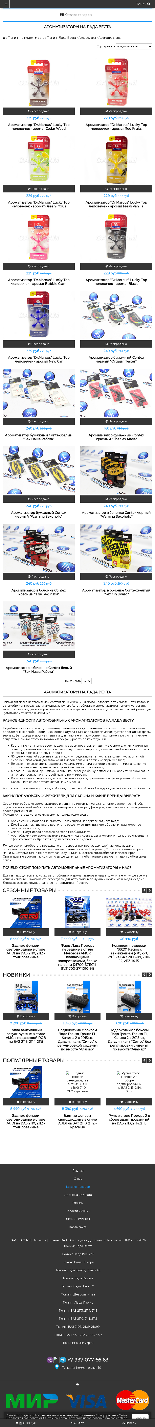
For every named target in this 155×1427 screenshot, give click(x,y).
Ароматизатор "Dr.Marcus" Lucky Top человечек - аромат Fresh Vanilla (116, 204)
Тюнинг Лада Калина (77, 1278)
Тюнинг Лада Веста (77, 1246)
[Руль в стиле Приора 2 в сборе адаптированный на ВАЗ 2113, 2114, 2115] (129, 1082)
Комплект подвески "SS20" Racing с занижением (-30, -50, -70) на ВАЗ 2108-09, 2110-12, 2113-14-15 (129, 953)
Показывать (72, 681)
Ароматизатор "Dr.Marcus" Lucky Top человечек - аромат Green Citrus (39, 204)
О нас (77, 1178)
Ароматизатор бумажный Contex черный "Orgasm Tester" (116, 359)
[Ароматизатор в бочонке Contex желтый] (116, 548)
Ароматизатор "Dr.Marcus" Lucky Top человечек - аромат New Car (39, 359)
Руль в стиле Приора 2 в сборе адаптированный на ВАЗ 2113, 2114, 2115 (129, 1119)
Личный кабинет (77, 1219)
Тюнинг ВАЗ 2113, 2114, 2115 (77, 1310)
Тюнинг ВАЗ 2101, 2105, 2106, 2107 (77, 1335)
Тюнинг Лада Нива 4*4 (77, 1286)
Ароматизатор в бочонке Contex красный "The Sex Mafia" (39, 592)
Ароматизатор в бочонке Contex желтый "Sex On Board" (116, 592)
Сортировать (105, 46)
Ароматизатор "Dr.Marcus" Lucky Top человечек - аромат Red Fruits (116, 127)
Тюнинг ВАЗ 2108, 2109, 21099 (78, 1327)
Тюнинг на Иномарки (77, 1343)
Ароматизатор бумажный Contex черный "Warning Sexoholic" (39, 514)
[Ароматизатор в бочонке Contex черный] (116, 470)
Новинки (16, 975)
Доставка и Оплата (77, 1195)
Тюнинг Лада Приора (77, 1262)
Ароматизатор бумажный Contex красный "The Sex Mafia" (116, 437)
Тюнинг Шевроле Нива (77, 1294)
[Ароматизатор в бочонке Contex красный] (39, 548)
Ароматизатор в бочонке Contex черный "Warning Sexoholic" (116, 514)
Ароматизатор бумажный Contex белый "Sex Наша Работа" (38, 437)
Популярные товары (34, 1060)
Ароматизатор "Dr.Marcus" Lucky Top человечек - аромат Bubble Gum (39, 282)
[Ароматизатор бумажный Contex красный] (116, 393)
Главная (78, 1170)
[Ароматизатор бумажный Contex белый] (39, 393)
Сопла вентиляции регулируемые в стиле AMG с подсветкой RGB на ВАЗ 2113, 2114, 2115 (26, 1036)
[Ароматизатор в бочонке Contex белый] (39, 625)
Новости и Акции (77, 1211)
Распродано (39, 111)
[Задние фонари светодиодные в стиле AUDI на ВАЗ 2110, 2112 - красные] (77, 1082)
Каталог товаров (77, 1187)
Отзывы (77, 1203)
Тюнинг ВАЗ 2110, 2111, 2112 (77, 1318)
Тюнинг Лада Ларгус (77, 1302)
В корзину (27, 932)
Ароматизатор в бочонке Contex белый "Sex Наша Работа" (39, 670)
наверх (131, 1423)
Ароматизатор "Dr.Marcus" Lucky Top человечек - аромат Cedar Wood (39, 127)
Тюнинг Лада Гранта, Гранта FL (78, 1270)
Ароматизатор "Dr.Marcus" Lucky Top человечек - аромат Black (116, 282)
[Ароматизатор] (39, 82)
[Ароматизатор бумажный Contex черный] (116, 315)
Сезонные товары (30, 890)
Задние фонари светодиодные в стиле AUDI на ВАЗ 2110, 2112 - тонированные (25, 951)
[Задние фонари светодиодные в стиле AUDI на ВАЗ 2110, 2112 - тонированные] (26, 912)
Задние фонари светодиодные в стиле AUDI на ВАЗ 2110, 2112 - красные (77, 1121)
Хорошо (140, 1418)
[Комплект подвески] (129, 912)
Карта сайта (77, 1227)
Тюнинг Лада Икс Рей (77, 1254)
